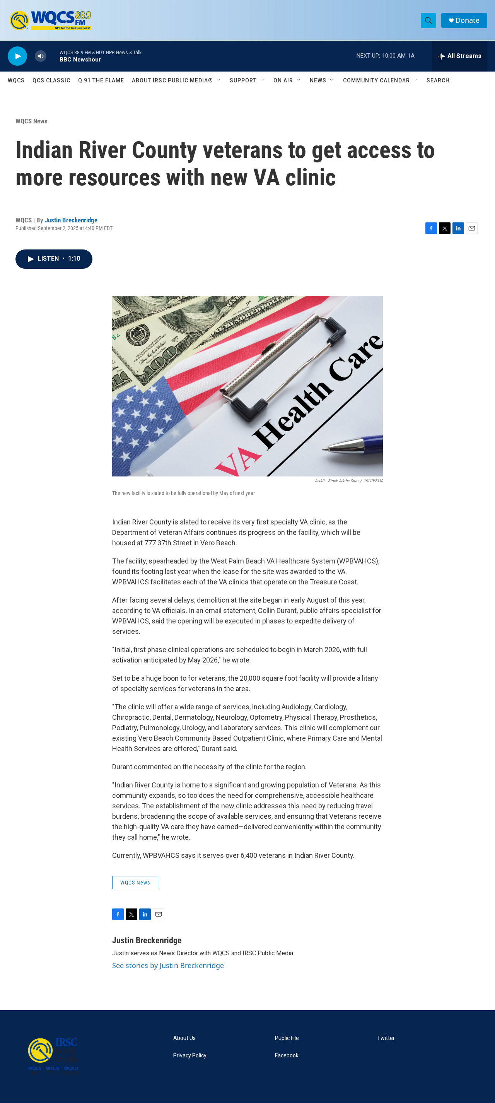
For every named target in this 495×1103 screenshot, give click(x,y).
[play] (17, 56)
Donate (468, 20)
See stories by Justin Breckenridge (168, 965)
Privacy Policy (190, 1056)
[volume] (40, 56)
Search (438, 80)
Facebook (287, 1056)
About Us (184, 1038)
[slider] (53, 56)
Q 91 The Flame (101, 80)
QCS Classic (51, 80)
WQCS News (31, 121)
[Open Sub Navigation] (219, 80)
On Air (283, 80)
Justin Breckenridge (71, 220)
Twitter (386, 1038)
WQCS (16, 80)
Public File (287, 1038)
